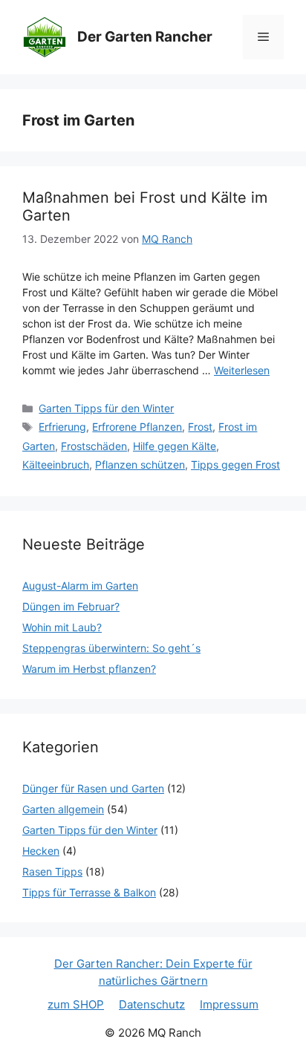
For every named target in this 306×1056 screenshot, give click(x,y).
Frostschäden (94, 446)
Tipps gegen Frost (235, 464)
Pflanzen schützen (140, 464)
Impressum (229, 1004)
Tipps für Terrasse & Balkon (89, 892)
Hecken (40, 850)
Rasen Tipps (52, 871)
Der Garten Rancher (144, 36)
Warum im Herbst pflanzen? (89, 668)
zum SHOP (76, 1004)
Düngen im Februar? (71, 606)
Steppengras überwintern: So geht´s (111, 648)
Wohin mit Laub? (62, 627)
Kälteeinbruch (55, 464)
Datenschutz (152, 1004)
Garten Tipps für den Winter (106, 408)
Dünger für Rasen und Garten (93, 788)
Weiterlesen (242, 370)
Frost (200, 426)
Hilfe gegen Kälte (174, 446)
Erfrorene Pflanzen (137, 426)
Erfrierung (62, 426)
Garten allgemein (63, 809)
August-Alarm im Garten (80, 585)
